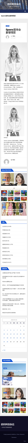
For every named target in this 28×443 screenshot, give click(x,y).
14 (17, 334)
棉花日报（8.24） (6, 309)
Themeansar (13, 437)
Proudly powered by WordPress (10, 434)
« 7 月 (3, 350)
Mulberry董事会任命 (9, 182)
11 (7, 334)
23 (23, 337)
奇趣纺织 (4, 237)
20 (14, 337)
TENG (13, 36)
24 (4, 341)
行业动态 (4, 262)
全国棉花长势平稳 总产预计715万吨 (11, 272)
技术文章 (4, 240)
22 (20, 337)
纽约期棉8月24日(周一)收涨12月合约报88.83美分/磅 (14, 382)
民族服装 (4, 248)
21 (17, 337)
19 (10, 337)
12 (10, 334)
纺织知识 (4, 251)
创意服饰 (4, 233)
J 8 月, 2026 (6, 184)
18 (7, 337)
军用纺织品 (5, 230)
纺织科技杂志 (14, 4)
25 (7, 341)
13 (14, 334)
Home (25, 441)
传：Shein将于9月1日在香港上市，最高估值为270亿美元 (13, 210)
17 (4, 337)
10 (4, 334)
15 (20, 334)
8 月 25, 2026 (7, 374)
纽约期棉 (4, 258)
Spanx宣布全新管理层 (13, 31)
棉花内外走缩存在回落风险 (9, 312)
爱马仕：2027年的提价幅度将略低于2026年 (13, 196)
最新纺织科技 (5, 244)
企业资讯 (4, 192)
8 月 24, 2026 (7, 397)
